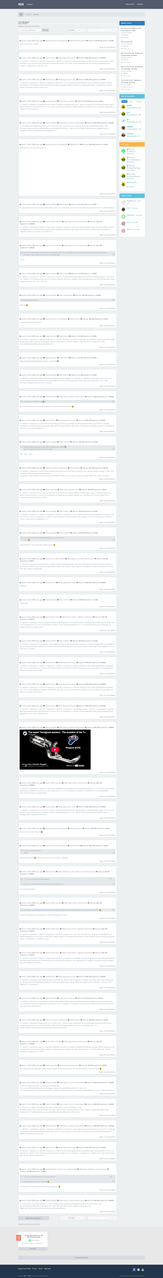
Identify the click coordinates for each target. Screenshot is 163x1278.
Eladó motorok (128, 87)
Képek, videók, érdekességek (74, 123)
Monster (125, 35)
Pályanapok (78, 828)
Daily (131, 102)
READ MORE (32, 1249)
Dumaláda (53, 101)
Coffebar (66, 442)
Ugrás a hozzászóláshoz (107, 47)
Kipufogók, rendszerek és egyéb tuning (63, 1169)
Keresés (45, 30)
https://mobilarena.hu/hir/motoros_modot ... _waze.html (38, 361)
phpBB (46, 1276)
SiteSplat (35, 1276)
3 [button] (92, 30)
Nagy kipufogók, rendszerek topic (95, 1169)
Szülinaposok (68, 295)
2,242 (139, 108)
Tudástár (30, 4)
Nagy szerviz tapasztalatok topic (82, 559)
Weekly (138, 102)
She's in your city (126, 42)
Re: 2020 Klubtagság (133, 160)
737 (139, 136)
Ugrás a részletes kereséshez (30, 26)
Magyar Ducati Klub (24, 1269)
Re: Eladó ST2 (131, 151)
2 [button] (89, 30)
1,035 (139, 129)
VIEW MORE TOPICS (81, 1258)
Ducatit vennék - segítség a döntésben (79, 617)
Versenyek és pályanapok (58, 41)
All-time (124, 102)
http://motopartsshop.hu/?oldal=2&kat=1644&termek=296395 (44, 447)
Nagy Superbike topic (71, 490)
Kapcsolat (47, 1269)
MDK (21, 4)
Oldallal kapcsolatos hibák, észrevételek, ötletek (78, 872)
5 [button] (98, 30)
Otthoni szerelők (55, 222)
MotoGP (77, 144)
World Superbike (79, 41)
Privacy (34, 1269)
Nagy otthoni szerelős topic (77, 222)
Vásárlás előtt (54, 617)
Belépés (140, 4)
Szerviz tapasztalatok (57, 559)
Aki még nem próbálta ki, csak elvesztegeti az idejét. (34, 1236)
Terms (41, 1269)
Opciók (64, 1218)
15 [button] (106, 30)
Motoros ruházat (69, 101)
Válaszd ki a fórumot (33, 1218)
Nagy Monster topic (69, 58)
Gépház (125, 73)
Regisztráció (130, 4)
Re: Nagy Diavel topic (134, 168)
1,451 (139, 115)
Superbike (53, 490)
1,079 (139, 122)
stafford (29, 41)
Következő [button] (112, 30)
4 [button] (95, 30)
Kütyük (66, 204)
